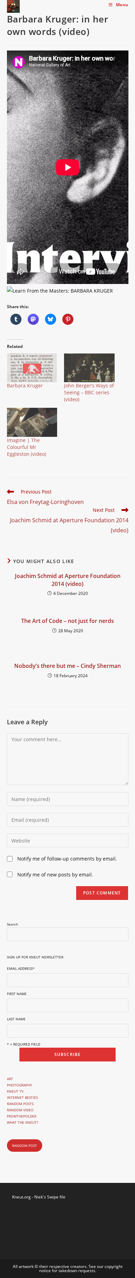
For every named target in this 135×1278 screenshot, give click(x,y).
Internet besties (22, 1097)
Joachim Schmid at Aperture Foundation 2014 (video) (67, 579)
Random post (24, 1145)
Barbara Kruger (25, 385)
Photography (19, 1085)
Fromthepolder (21, 1116)
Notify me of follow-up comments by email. (67, 858)
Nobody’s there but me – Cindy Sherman (67, 666)
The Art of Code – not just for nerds (67, 621)
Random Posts (20, 1103)
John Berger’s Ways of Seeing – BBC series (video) (89, 392)
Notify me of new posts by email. (55, 874)
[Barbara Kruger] (32, 367)
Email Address (21, 968)
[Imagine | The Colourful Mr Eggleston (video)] (32, 422)
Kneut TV (15, 1091)
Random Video (20, 1109)
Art (10, 1078)
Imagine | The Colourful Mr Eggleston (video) (26, 447)
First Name (17, 993)
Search (12, 924)
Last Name (16, 1019)
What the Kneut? (22, 1122)
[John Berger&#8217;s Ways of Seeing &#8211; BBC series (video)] (89, 367)
